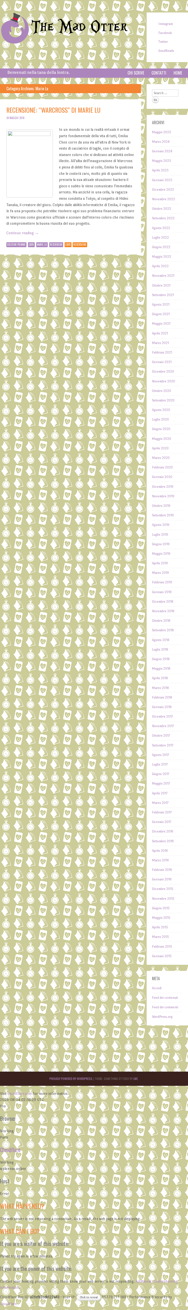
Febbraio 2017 (162, 812)
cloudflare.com (20, 1093)
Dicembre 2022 (163, 189)
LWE (135, 1079)
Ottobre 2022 (161, 209)
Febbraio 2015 (162, 946)
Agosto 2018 (160, 640)
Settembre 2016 (163, 841)
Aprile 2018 (160, 678)
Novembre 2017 (163, 726)
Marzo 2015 (160, 937)
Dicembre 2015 (162, 889)
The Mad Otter (79, 27)
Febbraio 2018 (162, 697)
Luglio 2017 (160, 764)
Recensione (79, 244)
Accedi (157, 988)
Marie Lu (42, 244)
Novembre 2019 (163, 496)
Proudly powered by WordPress (70, 1079)
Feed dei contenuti (165, 997)
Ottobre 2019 (161, 506)
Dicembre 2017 (162, 716)
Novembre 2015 (163, 898)
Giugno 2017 (160, 774)
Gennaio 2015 (162, 956)
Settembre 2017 (162, 745)
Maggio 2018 (161, 668)
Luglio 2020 (160, 419)
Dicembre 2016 (162, 831)
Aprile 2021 (160, 333)
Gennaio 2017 (161, 822)
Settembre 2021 (163, 295)
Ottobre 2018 (161, 620)
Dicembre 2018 (162, 601)
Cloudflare (10, 1149)
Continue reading (22, 233)
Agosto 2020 (161, 410)
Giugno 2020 (161, 429)
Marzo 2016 (160, 860)
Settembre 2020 (163, 400)
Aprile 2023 (160, 170)
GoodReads (166, 51)
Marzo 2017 (160, 803)
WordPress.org (162, 1017)
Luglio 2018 (160, 649)
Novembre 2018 (163, 611)
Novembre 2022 (163, 199)
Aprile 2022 (160, 266)
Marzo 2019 (160, 573)
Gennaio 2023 (162, 180)
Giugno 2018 (161, 659)
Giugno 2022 (161, 247)
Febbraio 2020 (162, 467)
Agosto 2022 (161, 228)
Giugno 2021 (161, 314)
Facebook (165, 33)
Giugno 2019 (161, 544)
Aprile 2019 (160, 563)
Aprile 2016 (160, 851)
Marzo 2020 (161, 458)
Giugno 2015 (161, 908)
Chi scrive (136, 73)
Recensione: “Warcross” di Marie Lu (53, 110)
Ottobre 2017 (161, 735)
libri (68, 244)
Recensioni (56, 244)
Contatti (159, 73)
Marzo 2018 (160, 688)
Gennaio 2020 (162, 477)
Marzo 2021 (160, 343)
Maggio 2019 (161, 553)
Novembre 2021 (163, 276)
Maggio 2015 (161, 918)
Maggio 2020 (161, 439)
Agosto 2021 (160, 304)
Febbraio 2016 (162, 870)
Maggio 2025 (161, 132)
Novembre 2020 (163, 381)
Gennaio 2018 (162, 707)
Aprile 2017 (159, 793)
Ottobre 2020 (161, 391)
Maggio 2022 (161, 256)
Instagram (165, 24)
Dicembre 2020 (163, 371)
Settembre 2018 (163, 630)
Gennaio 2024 (162, 151)
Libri (31, 244)
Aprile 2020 (160, 448)
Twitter (163, 42)
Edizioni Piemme (16, 244)
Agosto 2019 (160, 525)
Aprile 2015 (160, 927)
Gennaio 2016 (162, 879)
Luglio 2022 (160, 237)
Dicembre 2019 (162, 486)
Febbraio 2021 (162, 352)
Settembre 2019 (163, 515)
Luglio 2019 (160, 534)
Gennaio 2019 (162, 592)
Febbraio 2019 (162, 582)
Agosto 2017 (160, 755)
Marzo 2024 (161, 142)
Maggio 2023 (161, 161)
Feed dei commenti (165, 1007)
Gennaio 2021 (162, 362)
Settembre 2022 (163, 218)
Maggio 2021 (161, 323)
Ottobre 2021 (161, 285)
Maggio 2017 (161, 783)
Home (178, 73)
